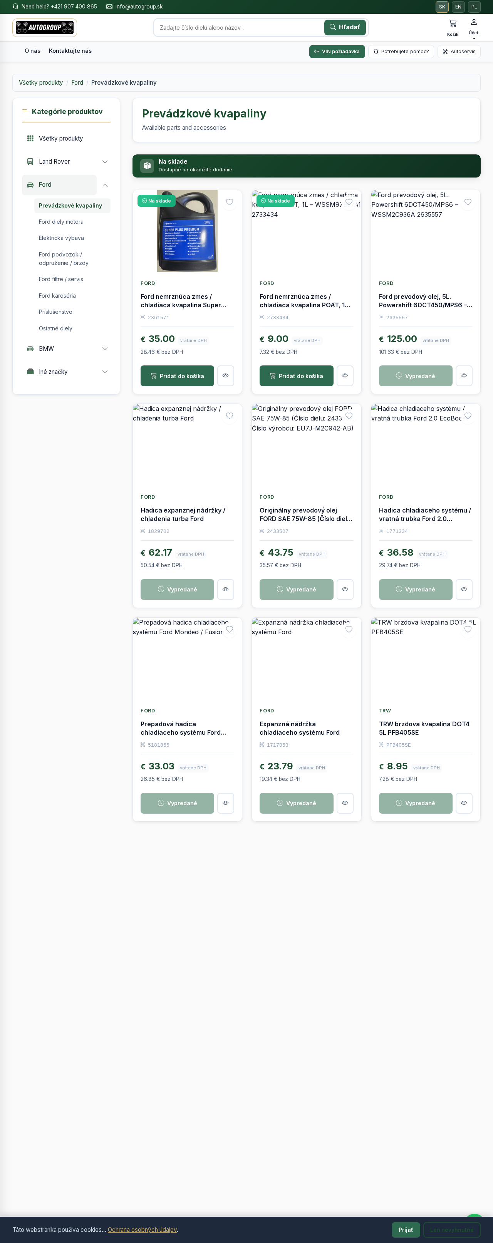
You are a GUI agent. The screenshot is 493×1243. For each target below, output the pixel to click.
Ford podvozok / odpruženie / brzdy (64, 258)
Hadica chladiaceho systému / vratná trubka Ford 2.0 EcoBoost (425, 518)
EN (458, 7)
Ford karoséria (57, 295)
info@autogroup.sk (139, 6)
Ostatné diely (55, 328)
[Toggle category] (105, 161)
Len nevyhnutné (452, 1230)
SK (442, 7)
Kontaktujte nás (70, 50)
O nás (32, 50)
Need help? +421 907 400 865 (59, 6)
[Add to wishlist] (229, 202)
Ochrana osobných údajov (142, 1229)
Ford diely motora (61, 221)
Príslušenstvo (55, 311)
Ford (77, 82)
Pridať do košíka (182, 376)
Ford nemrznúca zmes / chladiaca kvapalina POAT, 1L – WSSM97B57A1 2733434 (306, 305)
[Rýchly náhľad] (225, 375)
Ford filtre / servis (61, 279)
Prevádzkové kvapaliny (70, 205)
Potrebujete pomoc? (405, 51)
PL (474, 7)
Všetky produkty (41, 82)
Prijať (406, 1230)
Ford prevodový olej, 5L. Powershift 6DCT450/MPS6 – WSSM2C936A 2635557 (423, 305)
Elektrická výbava (61, 238)
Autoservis (463, 51)
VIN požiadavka (341, 51)
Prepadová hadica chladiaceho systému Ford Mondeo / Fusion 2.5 (181, 732)
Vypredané (420, 376)
